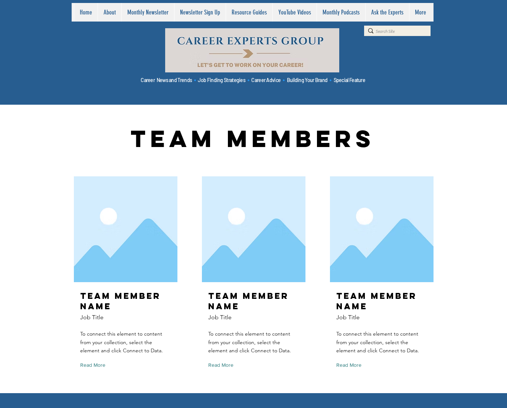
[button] (94, 365)
